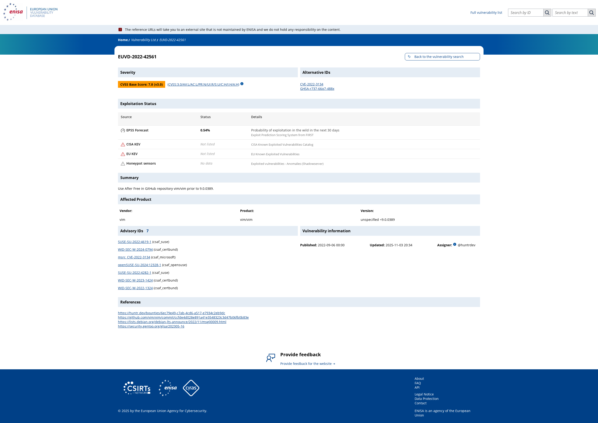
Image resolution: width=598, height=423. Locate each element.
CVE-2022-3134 (311, 84)
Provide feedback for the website (306, 363)
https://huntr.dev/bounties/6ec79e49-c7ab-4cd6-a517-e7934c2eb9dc (171, 313)
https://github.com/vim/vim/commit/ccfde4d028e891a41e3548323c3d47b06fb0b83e (183, 317)
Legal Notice (424, 394)
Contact (421, 403)
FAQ (418, 383)
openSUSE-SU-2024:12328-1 (139, 265)
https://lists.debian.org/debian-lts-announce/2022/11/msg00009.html (172, 322)
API (417, 387)
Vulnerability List (143, 40)
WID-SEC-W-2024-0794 (135, 249)
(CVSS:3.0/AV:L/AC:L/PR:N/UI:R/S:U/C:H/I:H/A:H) (203, 84)
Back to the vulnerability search (439, 56)
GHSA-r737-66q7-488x (317, 88)
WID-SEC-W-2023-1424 (135, 280)
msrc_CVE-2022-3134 (134, 257)
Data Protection (427, 398)
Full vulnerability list (486, 12)
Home (123, 40)
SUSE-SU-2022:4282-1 (134, 272)
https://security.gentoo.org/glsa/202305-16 (151, 326)
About (419, 378)
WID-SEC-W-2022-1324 (135, 288)
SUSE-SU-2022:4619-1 (134, 242)
